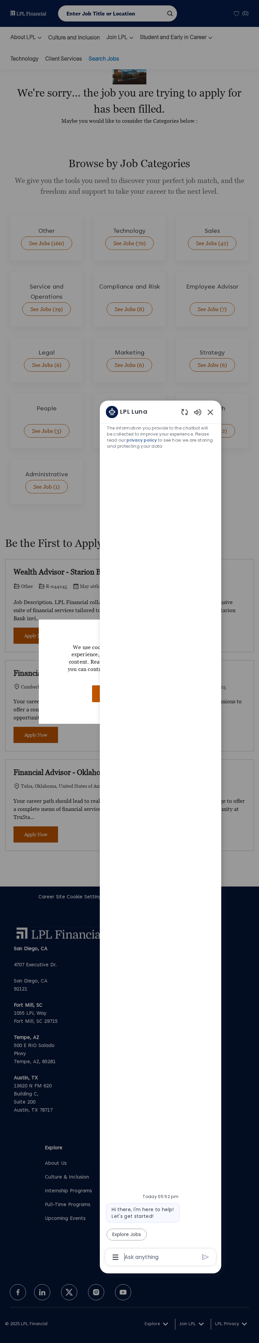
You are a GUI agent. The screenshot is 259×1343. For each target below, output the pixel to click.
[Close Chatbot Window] (210, 412)
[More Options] (115, 1257)
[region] (160, 834)
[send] (205, 1257)
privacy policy (141, 440)
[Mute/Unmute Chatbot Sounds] (198, 412)
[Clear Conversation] (185, 411)
